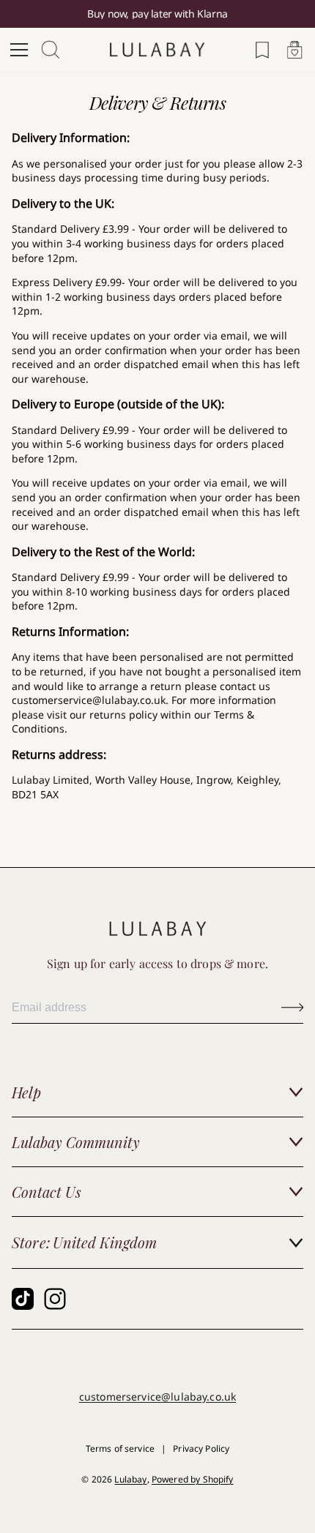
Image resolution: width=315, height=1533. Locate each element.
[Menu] (19, 49)
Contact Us (46, 1192)
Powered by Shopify (193, 1479)
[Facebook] (23, 1299)
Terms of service (120, 1448)
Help (26, 1092)
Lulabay (130, 1479)
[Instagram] (55, 1299)
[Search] (51, 50)
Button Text (292, 1008)
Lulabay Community (76, 1142)
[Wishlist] (262, 50)
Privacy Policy (201, 1448)
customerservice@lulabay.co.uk (157, 1396)
